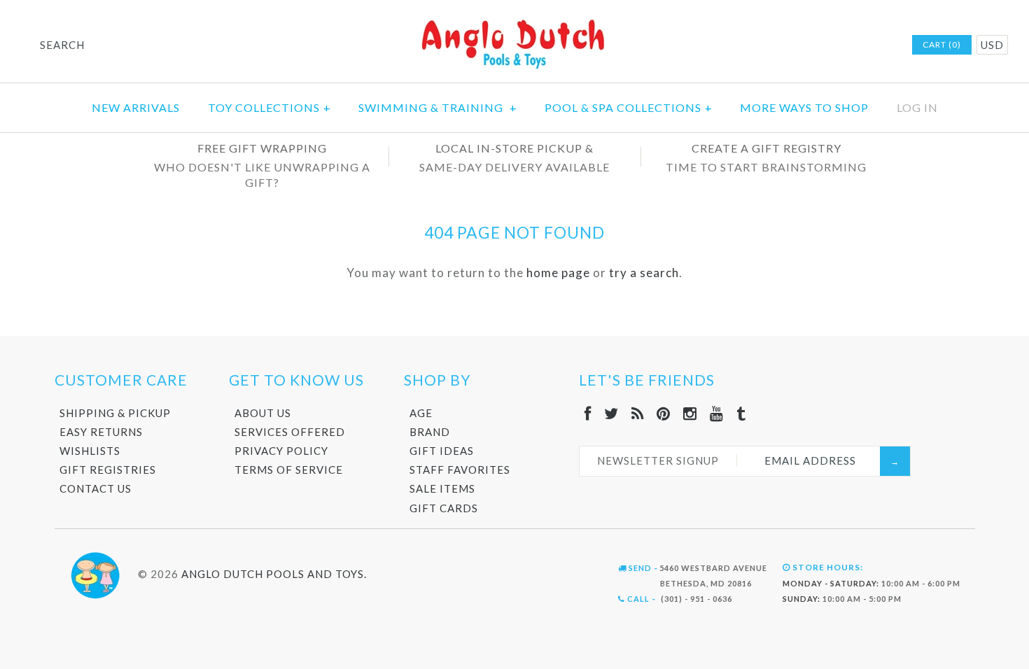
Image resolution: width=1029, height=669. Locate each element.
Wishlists (89, 450)
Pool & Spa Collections (629, 107)
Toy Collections (269, 107)
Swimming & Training (437, 107)
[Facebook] (588, 413)
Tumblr (880, 45)
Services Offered (289, 431)
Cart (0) (942, 44)
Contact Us (95, 488)
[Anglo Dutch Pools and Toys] (515, 22)
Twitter (789, 45)
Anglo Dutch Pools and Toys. (274, 574)
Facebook (771, 45)
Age (421, 413)
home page (558, 272)
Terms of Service (288, 469)
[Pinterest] (664, 413)
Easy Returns (101, 431)
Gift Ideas (442, 450)
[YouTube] (717, 413)
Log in (917, 107)
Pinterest (826, 45)
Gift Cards (444, 508)
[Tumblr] (741, 413)
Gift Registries (107, 469)
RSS (808, 45)
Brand (430, 431)
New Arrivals (136, 107)
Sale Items (442, 488)
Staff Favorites (460, 469)
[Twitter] (611, 413)
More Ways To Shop (804, 107)
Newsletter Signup (658, 460)
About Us (262, 413)
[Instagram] (690, 413)
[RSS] (637, 413)
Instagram (844, 45)
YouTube (862, 45)
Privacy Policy (281, 450)
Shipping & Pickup (115, 413)
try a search (644, 272)
